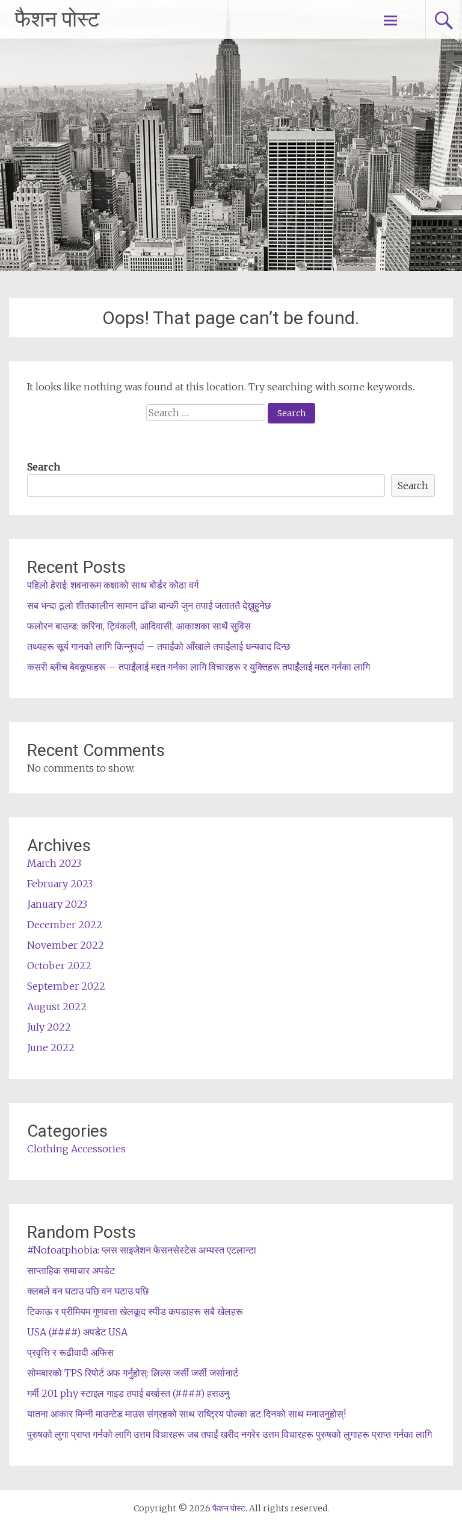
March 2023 (54, 863)
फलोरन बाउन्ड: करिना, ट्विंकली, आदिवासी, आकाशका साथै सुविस (139, 626)
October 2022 (59, 966)
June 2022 (51, 1047)
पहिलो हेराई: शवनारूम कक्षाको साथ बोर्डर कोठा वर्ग (113, 585)
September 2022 (66, 986)
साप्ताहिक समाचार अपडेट (71, 1270)
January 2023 (57, 904)
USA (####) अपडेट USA (77, 1332)
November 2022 (65, 945)
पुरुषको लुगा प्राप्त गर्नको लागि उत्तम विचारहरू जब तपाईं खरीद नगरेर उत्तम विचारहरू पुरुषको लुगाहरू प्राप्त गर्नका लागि (229, 1434)
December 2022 (64, 925)
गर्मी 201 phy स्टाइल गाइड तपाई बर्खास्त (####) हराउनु (128, 1393)
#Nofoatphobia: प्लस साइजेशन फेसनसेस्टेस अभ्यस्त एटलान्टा (141, 1250)
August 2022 (57, 1007)
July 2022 (49, 1027)
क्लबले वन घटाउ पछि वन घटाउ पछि (88, 1291)
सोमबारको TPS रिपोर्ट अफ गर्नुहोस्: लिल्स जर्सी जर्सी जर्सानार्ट (132, 1373)
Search (43, 467)
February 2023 (60, 884)
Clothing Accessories (76, 1149)
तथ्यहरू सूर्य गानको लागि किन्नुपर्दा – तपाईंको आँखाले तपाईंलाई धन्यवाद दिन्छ (158, 646)
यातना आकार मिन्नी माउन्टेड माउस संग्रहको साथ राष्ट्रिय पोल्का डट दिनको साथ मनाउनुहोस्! (186, 1414)
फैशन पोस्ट (57, 19)
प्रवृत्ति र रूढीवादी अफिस (70, 1352)
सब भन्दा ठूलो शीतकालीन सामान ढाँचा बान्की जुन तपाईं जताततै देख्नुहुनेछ (149, 605)
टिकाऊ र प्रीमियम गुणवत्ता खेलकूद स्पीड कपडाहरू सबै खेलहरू (135, 1311)
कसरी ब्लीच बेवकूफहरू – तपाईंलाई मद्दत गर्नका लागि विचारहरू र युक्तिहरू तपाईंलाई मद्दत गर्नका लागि (198, 667)
